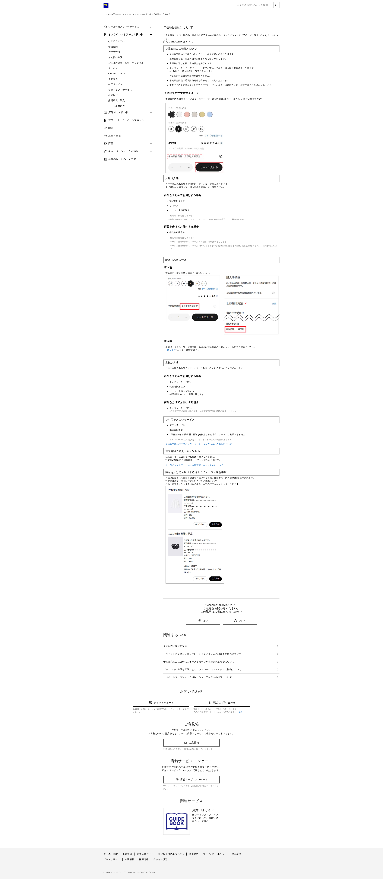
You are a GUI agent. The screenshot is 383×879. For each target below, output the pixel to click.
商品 (110, 143)
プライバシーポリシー (215, 854)
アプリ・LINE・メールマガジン (126, 120)
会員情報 (127, 854)
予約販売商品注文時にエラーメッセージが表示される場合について (198, 444)
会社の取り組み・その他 (122, 159)
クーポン (113, 68)
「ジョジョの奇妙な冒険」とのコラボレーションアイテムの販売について (202, 669)
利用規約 (193, 854)
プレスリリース (112, 859)
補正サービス (115, 84)
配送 (110, 128)
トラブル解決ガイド (119, 106)
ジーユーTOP (111, 854)
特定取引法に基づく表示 (171, 854)
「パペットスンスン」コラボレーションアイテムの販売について (197, 677)
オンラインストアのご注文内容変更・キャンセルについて (194, 465)
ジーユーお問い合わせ (113, 14)
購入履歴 (171, 350)
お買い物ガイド (145, 854)
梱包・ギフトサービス (120, 89)
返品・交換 (114, 135)
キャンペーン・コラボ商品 (123, 151)
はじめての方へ (116, 41)
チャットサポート (164, 702)
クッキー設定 (160, 859)
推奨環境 (236, 854)
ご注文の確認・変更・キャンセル (126, 62)
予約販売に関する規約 (175, 646)
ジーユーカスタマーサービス (123, 26)
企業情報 (129, 859)
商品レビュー (115, 95)
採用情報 (144, 859)
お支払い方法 (115, 57)
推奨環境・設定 (116, 100)
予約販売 (157, 14)
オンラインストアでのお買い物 (138, 14)
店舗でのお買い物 (118, 112)
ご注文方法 (114, 52)
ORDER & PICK (116, 73)
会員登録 (113, 46)
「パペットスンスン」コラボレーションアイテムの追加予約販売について (202, 654)
